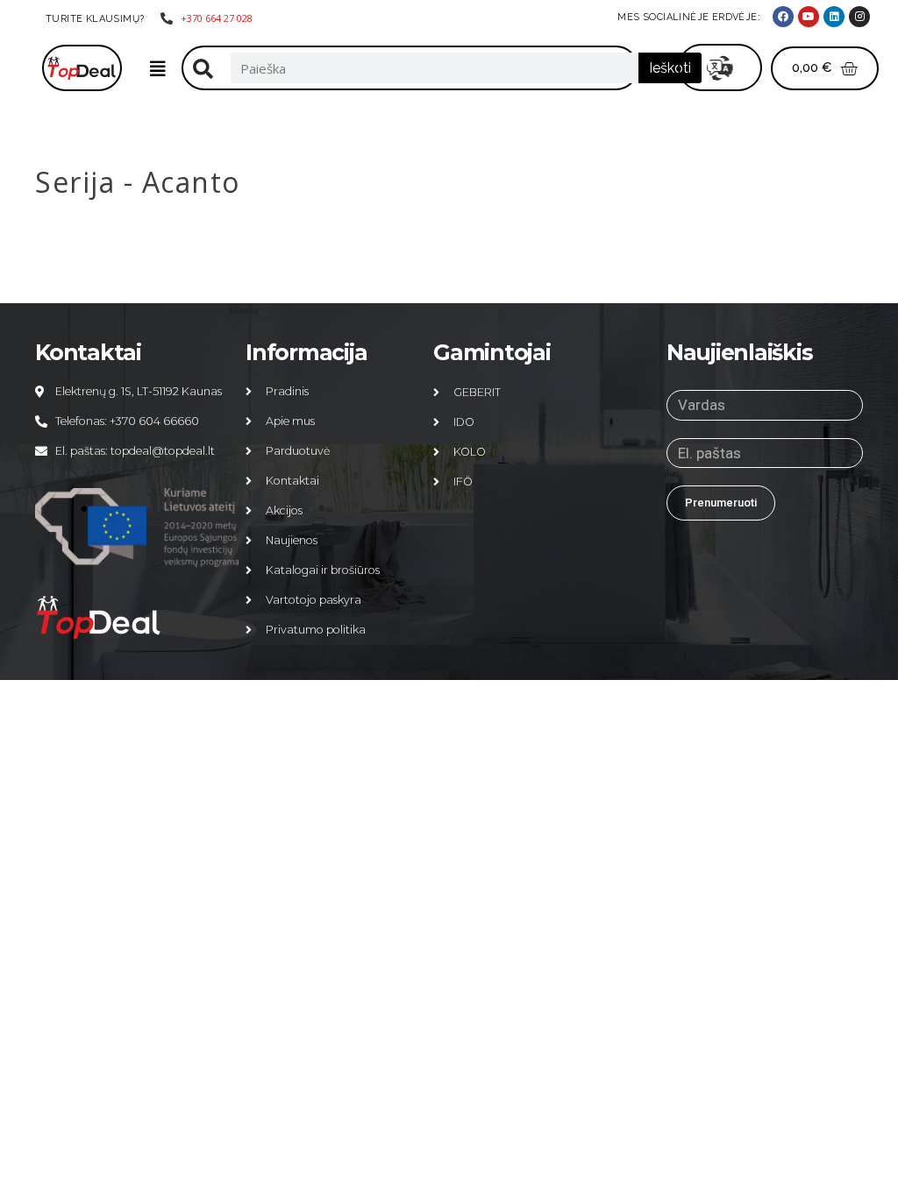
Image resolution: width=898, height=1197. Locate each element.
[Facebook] (783, 16)
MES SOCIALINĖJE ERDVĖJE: (688, 17)
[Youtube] (808, 16)
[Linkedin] (834, 16)
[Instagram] (859, 16)
